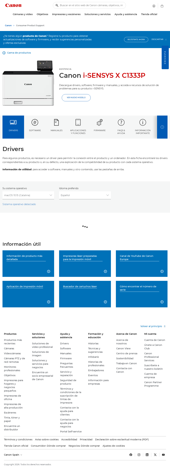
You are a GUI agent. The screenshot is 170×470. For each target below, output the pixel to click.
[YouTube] (163, 454)
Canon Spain (12, 454)
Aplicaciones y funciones (78, 131)
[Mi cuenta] (154, 6)
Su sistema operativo (14, 188)
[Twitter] (155, 454)
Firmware (100, 130)
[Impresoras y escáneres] (82, 14)
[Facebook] (130, 454)
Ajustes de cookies (114, 445)
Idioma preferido (69, 188)
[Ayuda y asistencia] (138, 14)
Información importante (143, 131)
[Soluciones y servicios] (112, 14)
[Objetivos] (49, 14)
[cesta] (162, 6)
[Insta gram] (139, 454)
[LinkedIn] (147, 454)
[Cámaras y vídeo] (34, 14)
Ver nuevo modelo (76, 97)
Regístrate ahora (136, 39)
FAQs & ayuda (121, 131)
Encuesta (165, 57)
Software (35, 130)
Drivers (13, 130)
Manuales (56, 130)
